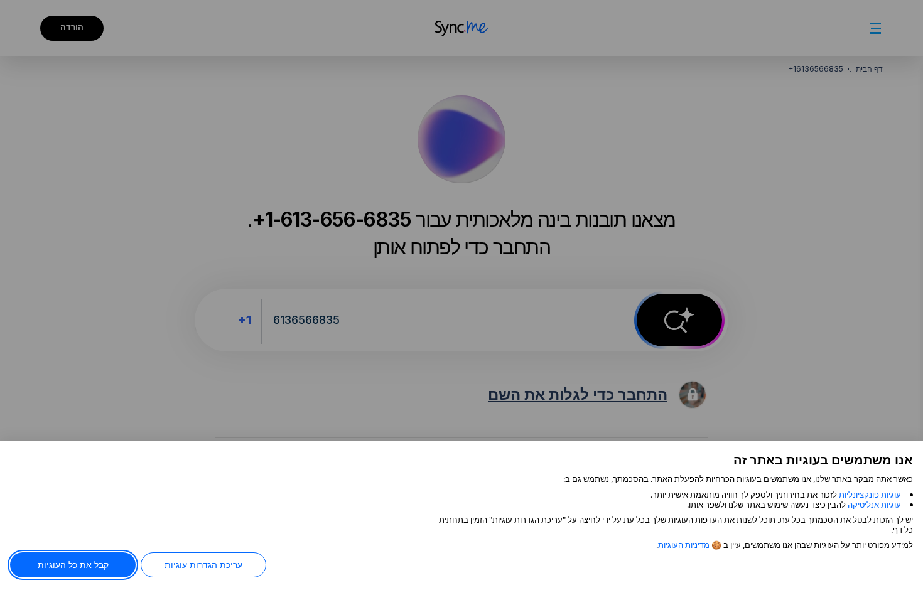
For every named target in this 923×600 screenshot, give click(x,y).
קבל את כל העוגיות (73, 565)
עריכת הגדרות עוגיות (203, 565)
